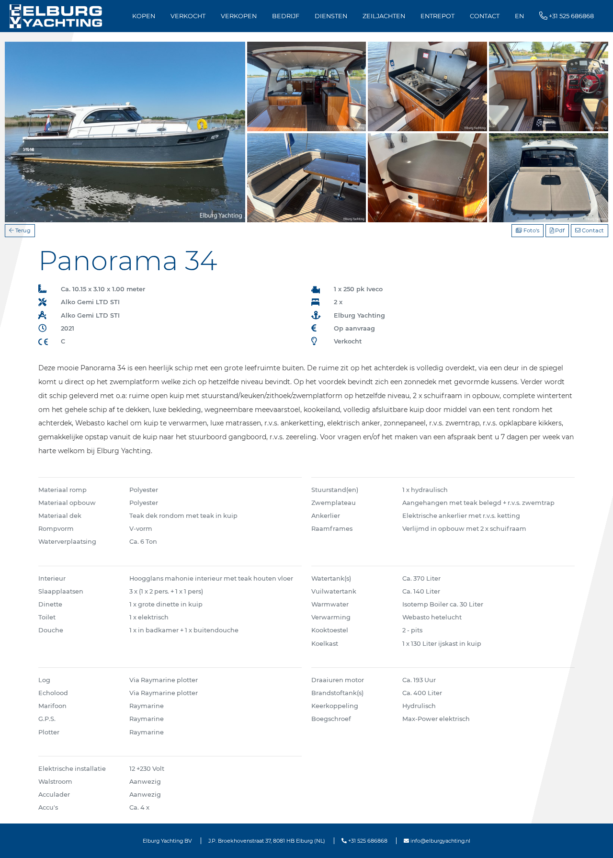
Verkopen (239, 16)
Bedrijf (285, 16)
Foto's (530, 230)
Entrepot (437, 16)
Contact (484, 16)
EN (519, 16)
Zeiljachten (384, 16)
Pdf (559, 230)
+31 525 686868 (367, 840)
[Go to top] (593, 840)
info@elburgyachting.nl (439, 840)
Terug (22, 230)
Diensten (331, 16)
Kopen (143, 16)
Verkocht (187, 16)
